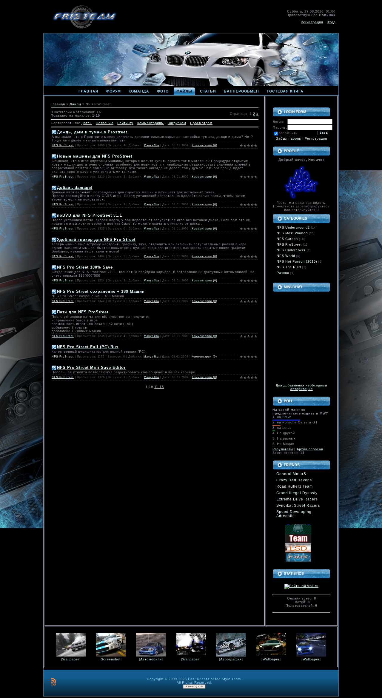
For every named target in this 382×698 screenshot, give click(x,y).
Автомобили (151, 659)
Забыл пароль (288, 138)
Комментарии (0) (204, 145)
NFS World (286, 256)
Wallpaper (70, 659)
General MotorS (291, 474)
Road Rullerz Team (294, 486)
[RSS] (53, 682)
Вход (331, 22)
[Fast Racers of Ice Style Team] (298, 555)
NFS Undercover (291, 250)
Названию (104, 123)
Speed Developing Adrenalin (294, 514)
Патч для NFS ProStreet (82, 312)
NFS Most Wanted (292, 233)
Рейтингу (125, 123)
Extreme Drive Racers (297, 499)
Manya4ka (151, 145)
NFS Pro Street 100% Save (85, 267)
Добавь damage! (75, 187)
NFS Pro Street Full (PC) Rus (87, 347)
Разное (283, 273)
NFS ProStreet (63, 145)
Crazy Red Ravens (294, 480)
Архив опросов (310, 449)
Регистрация (312, 22)
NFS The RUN (289, 267)
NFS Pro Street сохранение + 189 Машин (101, 291)
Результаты (282, 449)
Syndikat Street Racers (298, 505)
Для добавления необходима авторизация (301, 387)
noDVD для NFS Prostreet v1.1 (89, 215)
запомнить (288, 133)
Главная (58, 104)
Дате (85, 123)
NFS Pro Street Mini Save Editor (91, 367)
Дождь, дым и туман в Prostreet (92, 132)
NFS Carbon (287, 239)
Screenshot (111, 659)
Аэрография (231, 659)
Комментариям (150, 123)
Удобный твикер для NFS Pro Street (96, 239)
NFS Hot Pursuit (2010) (297, 261)
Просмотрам (201, 123)
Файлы (75, 104)
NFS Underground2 (293, 227)
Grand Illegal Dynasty (297, 493)
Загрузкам (177, 123)
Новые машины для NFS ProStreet (94, 156)
